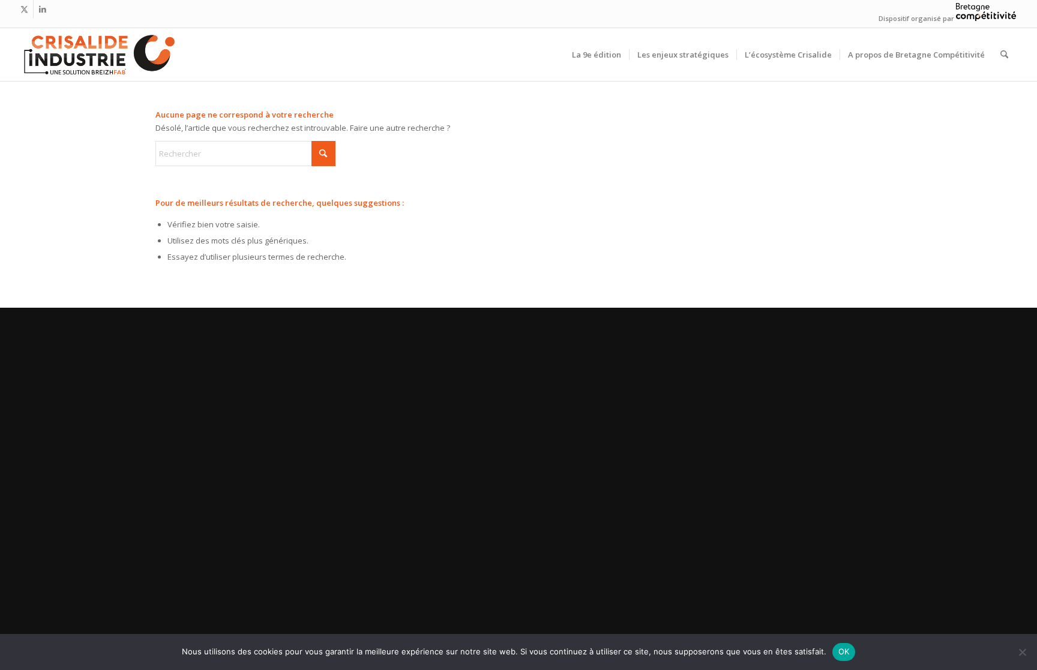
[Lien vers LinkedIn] (43, 9)
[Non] (1022, 652)
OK (844, 651)
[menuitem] (596, 54)
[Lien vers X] (24, 9)
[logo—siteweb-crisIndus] (98, 54)
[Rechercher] (1004, 54)
